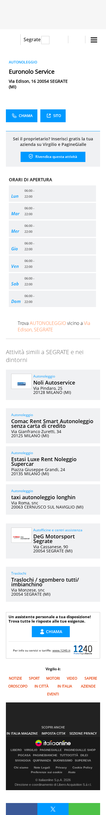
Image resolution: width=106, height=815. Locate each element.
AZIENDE (88, 686)
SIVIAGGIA (23, 760)
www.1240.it (61, 650)
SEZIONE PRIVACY (83, 733)
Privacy (61, 767)
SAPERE (91, 678)
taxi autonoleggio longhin (43, 497)
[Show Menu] (94, 40)
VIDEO (72, 678)
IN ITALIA (64, 686)
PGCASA (24, 755)
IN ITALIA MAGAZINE (22, 733)
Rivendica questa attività (55, 156)
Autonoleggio (44, 376)
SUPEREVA (83, 760)
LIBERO (16, 750)
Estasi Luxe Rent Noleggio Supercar (44, 461)
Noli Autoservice (54, 382)
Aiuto (71, 772)
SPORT (34, 678)
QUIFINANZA (42, 760)
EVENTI (53, 694)
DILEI (84, 755)
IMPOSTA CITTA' (54, 733)
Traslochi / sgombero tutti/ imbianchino (45, 582)
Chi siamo (21, 767)
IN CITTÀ (41, 686)
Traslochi (18, 573)
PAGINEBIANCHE (45, 755)
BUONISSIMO (62, 760)
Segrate (32, 39)
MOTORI (53, 678)
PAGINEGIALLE (51, 750)
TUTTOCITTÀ (69, 755)
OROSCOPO (17, 686)
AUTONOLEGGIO (23, 62)
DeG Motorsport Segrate (54, 539)
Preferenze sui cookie (46, 772)
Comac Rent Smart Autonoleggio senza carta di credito (52, 423)
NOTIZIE (15, 678)
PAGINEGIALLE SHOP (80, 750)
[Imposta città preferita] (13, 39)
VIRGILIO (30, 750)
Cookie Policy (82, 767)
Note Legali (42, 767)
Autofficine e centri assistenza (57, 530)
